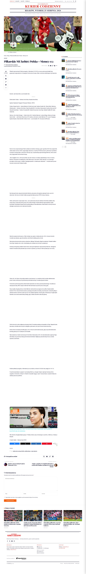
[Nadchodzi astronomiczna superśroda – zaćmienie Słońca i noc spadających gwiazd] (63, 104)
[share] (45, 408)
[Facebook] (7, 541)
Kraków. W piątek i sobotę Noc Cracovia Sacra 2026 (73, 124)
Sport (5, 58)
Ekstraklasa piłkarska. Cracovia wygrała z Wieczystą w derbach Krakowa (52, 524)
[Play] (52, 419)
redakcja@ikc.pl (59, 1)
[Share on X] (49, 66)
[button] (73, 1)
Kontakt (77, 563)
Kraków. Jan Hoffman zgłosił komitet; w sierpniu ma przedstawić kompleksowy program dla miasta (73, 139)
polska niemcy (28, 451)
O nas (61, 563)
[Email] (51, 66)
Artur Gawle (73, 117)
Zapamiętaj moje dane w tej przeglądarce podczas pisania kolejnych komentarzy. (22, 497)
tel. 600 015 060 (68, 1)
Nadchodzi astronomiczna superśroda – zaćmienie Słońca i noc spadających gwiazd (73, 105)
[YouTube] (12, 541)
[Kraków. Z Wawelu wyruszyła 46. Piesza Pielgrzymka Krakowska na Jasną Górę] (63, 113)
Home (5, 55)
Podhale (27, 1)
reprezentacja (34, 451)
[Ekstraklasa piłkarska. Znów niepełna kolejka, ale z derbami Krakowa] (72, 515)
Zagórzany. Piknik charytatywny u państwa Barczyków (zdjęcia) (73, 61)
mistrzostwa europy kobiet (18, 451)
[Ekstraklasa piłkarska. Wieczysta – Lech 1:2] (63, 68)
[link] (11, 408)
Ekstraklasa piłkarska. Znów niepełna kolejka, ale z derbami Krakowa (71, 524)
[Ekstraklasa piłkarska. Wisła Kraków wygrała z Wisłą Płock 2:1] (63, 131)
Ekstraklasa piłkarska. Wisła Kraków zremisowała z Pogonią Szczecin (12, 524)
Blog (8, 55)
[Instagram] (14, 541)
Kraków (17, 1)
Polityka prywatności (69, 563)
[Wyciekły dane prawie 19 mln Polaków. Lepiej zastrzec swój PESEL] (63, 77)
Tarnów (22, 1)
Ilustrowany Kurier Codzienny (12, 64)
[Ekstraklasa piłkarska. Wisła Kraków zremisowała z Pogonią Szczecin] (13, 515)
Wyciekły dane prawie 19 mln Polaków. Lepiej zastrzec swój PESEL (73, 78)
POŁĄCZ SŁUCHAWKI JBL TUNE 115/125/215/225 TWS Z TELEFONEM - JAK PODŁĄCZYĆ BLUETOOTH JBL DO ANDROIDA (29, 409)
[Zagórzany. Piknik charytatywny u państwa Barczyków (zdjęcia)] (63, 60)
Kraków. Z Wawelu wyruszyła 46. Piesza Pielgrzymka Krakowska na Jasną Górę (74, 115)
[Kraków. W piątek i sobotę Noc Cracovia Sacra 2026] (63, 122)
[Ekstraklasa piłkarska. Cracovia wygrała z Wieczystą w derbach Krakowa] (53, 515)
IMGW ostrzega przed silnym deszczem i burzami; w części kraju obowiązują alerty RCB (73, 96)
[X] (9, 541)
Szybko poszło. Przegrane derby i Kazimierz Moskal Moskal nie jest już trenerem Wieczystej (33, 524)
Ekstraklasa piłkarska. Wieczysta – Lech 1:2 (74, 69)
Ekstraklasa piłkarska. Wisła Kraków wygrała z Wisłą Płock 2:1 (72, 132)
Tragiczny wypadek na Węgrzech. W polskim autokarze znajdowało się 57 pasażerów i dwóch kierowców (74, 86)
